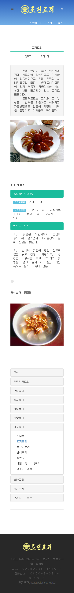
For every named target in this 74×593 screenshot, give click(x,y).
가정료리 (18, 427)
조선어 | (35, 22)
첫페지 (28, 56)
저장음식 (18, 488)
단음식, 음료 (22, 497)
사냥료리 (18, 408)
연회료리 (18, 390)
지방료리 (18, 418)
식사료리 (18, 399)
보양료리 (18, 479)
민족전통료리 (21, 381)
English (54, 22)
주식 (16, 372)
